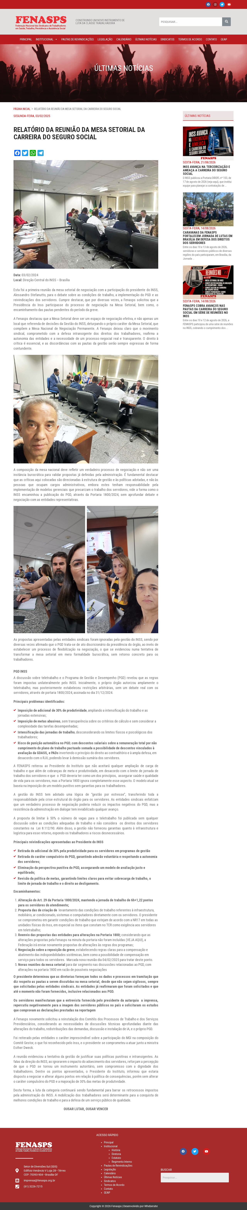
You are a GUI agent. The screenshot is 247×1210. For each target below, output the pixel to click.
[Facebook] (208, 4)
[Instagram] (215, 4)
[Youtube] (229, 4)
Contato (211, 39)
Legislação (105, 39)
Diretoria (116, 1154)
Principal (26, 39)
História (116, 1150)
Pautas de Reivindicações (77, 39)
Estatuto (116, 1157)
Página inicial (22, 108)
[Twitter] (222, 4)
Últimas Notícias (146, 39)
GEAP (224, 39)
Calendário (123, 39)
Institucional (44, 39)
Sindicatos (167, 39)
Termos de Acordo (190, 39)
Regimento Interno (122, 1161)
